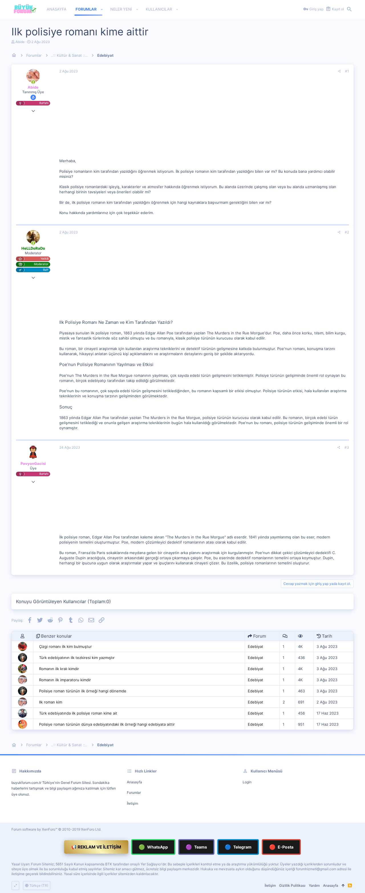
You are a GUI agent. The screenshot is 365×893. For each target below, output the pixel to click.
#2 (347, 232)
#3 (346, 447)
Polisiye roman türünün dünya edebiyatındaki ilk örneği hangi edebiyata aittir (107, 724)
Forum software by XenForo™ (56, 829)
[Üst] (343, 886)
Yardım (314, 885)
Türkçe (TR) (38, 885)
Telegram (238, 847)
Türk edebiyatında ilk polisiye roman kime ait (78, 713)
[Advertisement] (204, 118)
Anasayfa (134, 782)
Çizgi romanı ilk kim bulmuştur (65, 646)
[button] (102, 9)
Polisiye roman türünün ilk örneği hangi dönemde (82, 691)
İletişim (132, 803)
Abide (20, 42)
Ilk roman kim (50, 702)
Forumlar (134, 792)
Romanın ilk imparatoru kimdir (65, 680)
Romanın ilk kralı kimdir (59, 668)
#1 (347, 71)
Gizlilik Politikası (292, 885)
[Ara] (349, 9)
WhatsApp (153, 847)
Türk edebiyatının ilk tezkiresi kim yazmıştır (77, 657)
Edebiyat (255, 646)
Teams (196, 847)
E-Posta (281, 847)
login (247, 782)
